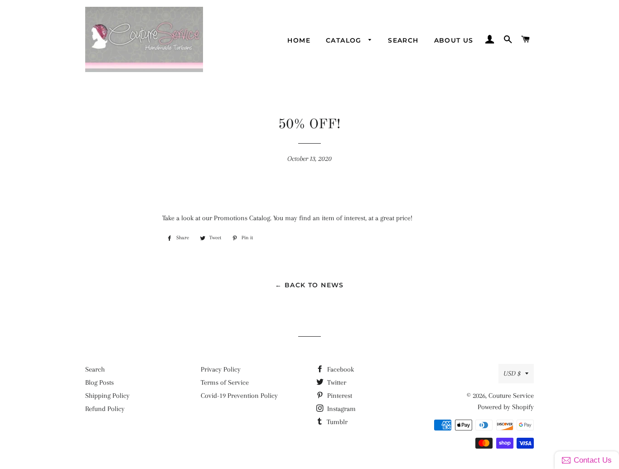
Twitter (335, 382)
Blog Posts (99, 382)
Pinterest (338, 396)
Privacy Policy (221, 369)
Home (298, 40)
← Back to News (309, 285)
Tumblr (336, 422)
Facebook (339, 369)
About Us (454, 40)
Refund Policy (105, 409)
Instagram (340, 409)
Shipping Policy (107, 396)
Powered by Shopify (506, 407)
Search (403, 40)
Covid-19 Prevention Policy (239, 396)
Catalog (345, 40)
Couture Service (511, 396)
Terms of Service (225, 382)
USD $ (512, 373)
